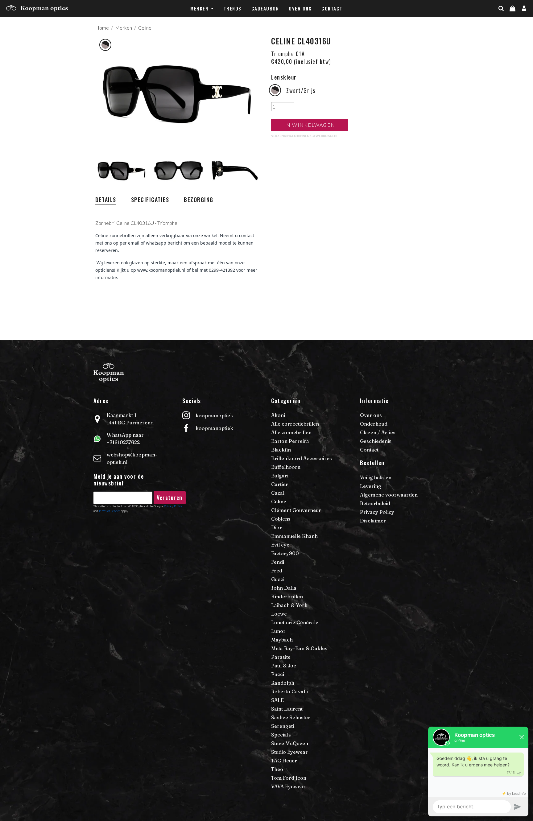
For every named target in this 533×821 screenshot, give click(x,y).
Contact (332, 8)
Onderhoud (373, 424)
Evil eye (280, 545)
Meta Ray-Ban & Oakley (299, 648)
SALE (277, 700)
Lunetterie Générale (294, 622)
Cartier (279, 484)
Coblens (281, 519)
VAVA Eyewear (288, 786)
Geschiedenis (375, 441)
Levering (370, 486)
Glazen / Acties (377, 432)
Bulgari (279, 475)
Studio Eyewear (289, 752)
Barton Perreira (290, 441)
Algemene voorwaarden (389, 495)
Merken (199, 8)
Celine (144, 28)
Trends (233, 8)
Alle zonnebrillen (291, 432)
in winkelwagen (309, 125)
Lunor (278, 631)
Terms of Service (109, 511)
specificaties (150, 200)
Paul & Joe (283, 665)
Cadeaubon (265, 8)
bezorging (198, 200)
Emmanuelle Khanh (294, 536)
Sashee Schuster (290, 717)
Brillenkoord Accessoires (301, 458)
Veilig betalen (375, 477)
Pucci (277, 674)
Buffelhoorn (285, 467)
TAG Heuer (284, 760)
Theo (277, 769)
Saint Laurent (287, 709)
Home (102, 28)
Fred (276, 570)
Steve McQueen (289, 743)
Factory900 (285, 553)
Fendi (277, 562)
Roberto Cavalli (289, 691)
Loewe (279, 614)
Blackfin (281, 450)
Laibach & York (289, 605)
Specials (281, 735)
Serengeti (282, 726)
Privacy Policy (173, 506)
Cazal (277, 493)
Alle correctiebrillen (295, 424)
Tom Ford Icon (288, 778)
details (105, 200)
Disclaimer (373, 521)
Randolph (282, 683)
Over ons (300, 8)
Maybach (282, 640)
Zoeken (512, 20)
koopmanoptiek (214, 415)
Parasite (281, 657)
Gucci (277, 579)
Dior (276, 527)
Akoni (278, 415)
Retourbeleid (375, 503)
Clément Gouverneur (296, 510)
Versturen (170, 497)
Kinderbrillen (287, 596)
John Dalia (283, 588)
